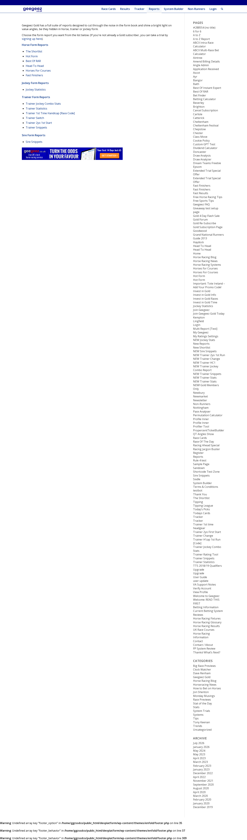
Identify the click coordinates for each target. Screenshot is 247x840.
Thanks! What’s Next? (206, 652)
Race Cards (200, 438)
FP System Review (204, 648)
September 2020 (203, 784)
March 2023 (200, 762)
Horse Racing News (205, 261)
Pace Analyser (202, 411)
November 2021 (203, 781)
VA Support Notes (204, 584)
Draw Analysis (202, 155)
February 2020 (202, 799)
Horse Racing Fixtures (207, 618)
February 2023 (202, 766)
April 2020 (199, 792)
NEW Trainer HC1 (204, 362)
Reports (198, 457)
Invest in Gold (201, 291)
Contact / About (203, 645)
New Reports (201, 344)
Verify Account (202, 588)
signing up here (32, 39)
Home (197, 253)
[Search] (222, 9)
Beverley (198, 103)
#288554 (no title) (204, 27)
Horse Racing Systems (207, 265)
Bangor (198, 80)
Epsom (197, 167)
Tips (196, 718)
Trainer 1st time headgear (203, 526)
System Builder (202, 483)
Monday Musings (204, 696)
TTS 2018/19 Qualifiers (207, 566)
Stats (196, 707)
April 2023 (199, 758)
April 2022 (199, 777)
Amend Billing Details (206, 61)
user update (200, 581)
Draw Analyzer (202, 159)
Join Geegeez (201, 310)
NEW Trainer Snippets (207, 374)
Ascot (196, 73)
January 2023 (201, 769)
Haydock (198, 242)
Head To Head (35, 66)
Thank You (200, 494)
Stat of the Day (202, 703)
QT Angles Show (203, 434)
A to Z (196, 35)
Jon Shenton (201, 692)
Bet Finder (199, 95)
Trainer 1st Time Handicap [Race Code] (50, 113)
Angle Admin (201, 65)
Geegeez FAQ (201, 204)
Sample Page (201, 464)
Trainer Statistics (36, 108)
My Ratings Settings (205, 336)
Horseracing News (204, 684)
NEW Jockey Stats (204, 340)
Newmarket (200, 396)
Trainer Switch (35, 118)
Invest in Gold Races (205, 298)
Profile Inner (201, 419)
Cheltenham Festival (205, 125)
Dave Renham (202, 673)
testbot (197, 490)
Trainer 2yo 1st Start (39, 123)
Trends (197, 726)
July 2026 (198, 743)
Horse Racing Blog (204, 257)
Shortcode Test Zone (206, 471)
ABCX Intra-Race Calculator (203, 44)
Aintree (197, 58)
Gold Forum (200, 219)
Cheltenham (200, 122)
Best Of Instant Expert (207, 88)
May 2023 (199, 754)
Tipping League (203, 505)
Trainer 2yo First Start (207, 532)
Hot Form (32, 56)
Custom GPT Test (204, 144)
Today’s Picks (201, 509)
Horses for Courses (205, 268)
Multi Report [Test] (205, 329)
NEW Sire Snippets (205, 351)
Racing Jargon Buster (206, 449)
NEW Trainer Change (206, 359)
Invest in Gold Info (204, 295)
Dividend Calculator (205, 148)
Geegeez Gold (201, 677)
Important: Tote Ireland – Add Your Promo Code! (209, 285)
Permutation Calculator (207, 415)
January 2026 (201, 747)
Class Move (200, 137)
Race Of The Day (203, 441)
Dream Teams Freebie (207, 163)
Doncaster (199, 152)
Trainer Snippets (36, 127)
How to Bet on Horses (207, 688)
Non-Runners (201, 404)
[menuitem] (108, 9)
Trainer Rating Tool (205, 554)
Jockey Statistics (36, 89)
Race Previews (202, 699)
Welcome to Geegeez (206, 596)
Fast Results (200, 193)
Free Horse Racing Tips (207, 197)
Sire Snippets (34, 142)
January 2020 (201, 803)
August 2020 (201, 788)
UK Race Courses (203, 630)
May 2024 (199, 750)
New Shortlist (201, 347)
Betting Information (205, 607)
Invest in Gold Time (205, 302)
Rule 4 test (199, 460)
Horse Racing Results (206, 626)
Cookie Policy (201, 140)
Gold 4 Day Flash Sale (206, 216)
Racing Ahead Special (206, 445)
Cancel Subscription (205, 110)
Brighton (198, 107)
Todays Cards (201, 513)
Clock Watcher (202, 669)
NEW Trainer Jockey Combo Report (205, 368)
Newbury (199, 393)
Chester (198, 133)
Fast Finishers (34, 75)
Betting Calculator (204, 99)
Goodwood (200, 231)
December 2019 (203, 807)
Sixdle (196, 479)
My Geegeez (201, 332)
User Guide (200, 577)
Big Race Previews (204, 666)
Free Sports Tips (203, 201)
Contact (198, 641)
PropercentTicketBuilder (208, 430)
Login (213, 9)
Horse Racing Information (201, 635)
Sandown (199, 468)
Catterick (198, 118)
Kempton (199, 317)
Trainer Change (203, 535)
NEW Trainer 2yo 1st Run (209, 355)
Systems (198, 715)
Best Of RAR (33, 61)
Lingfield (198, 321)
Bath (196, 84)
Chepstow (199, 129)
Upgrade (198, 569)
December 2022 (203, 773)
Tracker (198, 517)
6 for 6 (197, 31)
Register (198, 453)
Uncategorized (202, 729)
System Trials (201, 711)
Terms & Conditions (205, 487)
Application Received (206, 69)
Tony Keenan (201, 722)
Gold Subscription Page (207, 227)
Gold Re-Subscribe (204, 223)
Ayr (195, 76)
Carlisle (197, 114)
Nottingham (201, 408)
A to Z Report (201, 39)
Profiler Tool (201, 426)
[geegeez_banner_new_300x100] (33, 9)
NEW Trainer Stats (205, 377)
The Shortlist (34, 51)
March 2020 (200, 796)
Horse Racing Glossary (207, 622)
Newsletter (200, 400)
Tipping (198, 502)
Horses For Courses (38, 70)
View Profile (200, 592)
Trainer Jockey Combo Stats (43, 103)
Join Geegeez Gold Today (208, 313)
